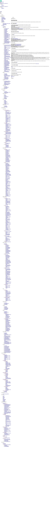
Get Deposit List (7, 328)
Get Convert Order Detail (7, 348)
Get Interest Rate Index (6, 41)
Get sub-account (7, 324)
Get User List (7, 317)
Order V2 (7, 375)
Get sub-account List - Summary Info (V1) (6, 406)
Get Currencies (6, 29)
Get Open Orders (7, 176)
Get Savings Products (8, 292)
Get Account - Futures (8, 117)
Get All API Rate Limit (6, 71)
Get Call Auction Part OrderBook (8, 156)
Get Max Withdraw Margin (7, 337)
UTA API (4, 401)
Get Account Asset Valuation (7, 444)
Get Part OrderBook (8, 155)
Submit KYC (7, 321)
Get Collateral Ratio (6, 33)
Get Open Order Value (8, 265)
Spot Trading (4, 360)
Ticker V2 (7, 380)
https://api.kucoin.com (15, 38)
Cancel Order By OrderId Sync (7, 167)
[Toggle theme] (0, 2)
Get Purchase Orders (8, 239)
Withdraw (5, 66)
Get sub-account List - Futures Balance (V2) (8, 130)
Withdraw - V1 (6, 413)
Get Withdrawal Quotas (6, 65)
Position (5, 102)
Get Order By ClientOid (8, 174)
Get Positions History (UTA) (7, 81)
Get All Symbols (7, 152)
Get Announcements (6, 28)
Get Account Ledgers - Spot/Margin (8, 118)
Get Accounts (5, 88)
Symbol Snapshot (7, 368)
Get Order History (6, 78)
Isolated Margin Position (8, 378)
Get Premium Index (8, 251)
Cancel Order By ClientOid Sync (7, 170)
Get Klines (7, 154)
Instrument (7, 384)
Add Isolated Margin (8, 278)
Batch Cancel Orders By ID (7, 75)
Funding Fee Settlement (8, 385)
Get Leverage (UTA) (6, 58)
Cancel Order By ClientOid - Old (7, 418)
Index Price (7, 373)
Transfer (5, 142)
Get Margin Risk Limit (8, 241)
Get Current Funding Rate (7, 34)
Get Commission (6, 307)
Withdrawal (5, 445)
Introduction (5, 86)
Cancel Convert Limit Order (7, 352)
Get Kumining (5, 309)
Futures (4, 397)
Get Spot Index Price (8, 250)
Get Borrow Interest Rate (8, 231)
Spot (3, 396)
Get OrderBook (6, 31)
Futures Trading (4, 379)
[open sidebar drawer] (0, 13)
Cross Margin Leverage (8, 389)
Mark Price (5, 98)
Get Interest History (8, 234)
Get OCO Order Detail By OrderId (8, 195)
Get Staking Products (8, 293)
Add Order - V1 (6, 428)
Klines (6, 383)
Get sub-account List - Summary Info (8, 127)
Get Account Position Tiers (7, 441)
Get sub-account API (8, 325)
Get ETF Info (5, 427)
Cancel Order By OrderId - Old (7, 417)
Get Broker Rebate (8, 316)
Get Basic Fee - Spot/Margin (7, 145)
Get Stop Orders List (8, 219)
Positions (7, 388)
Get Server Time (7, 160)
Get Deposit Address (6, 64)
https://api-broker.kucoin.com (18, 45)
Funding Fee (5, 97)
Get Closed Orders (8, 178)
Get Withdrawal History (6, 67)
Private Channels (6, 369)
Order (5, 100)
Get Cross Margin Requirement (8, 281)
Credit (5, 235)
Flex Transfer (7, 143)
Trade (6, 367)
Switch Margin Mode (8, 269)
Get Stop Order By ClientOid (8, 187)
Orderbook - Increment (8, 364)
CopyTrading (4, 399)
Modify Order (7, 173)
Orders (5, 162)
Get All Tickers (7, 153)
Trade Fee (5, 144)
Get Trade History (8, 248)
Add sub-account (7, 123)
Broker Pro (5, 313)
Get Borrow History (8, 232)
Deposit (5, 134)
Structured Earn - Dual (6, 297)
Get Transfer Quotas (6, 49)
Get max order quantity (6, 42)
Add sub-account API (6, 62)
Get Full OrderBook (8, 247)
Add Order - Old (7, 415)
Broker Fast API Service (8, 314)
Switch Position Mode (8, 271)
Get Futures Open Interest (7, 36)
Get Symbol (5, 30)
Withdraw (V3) (7, 139)
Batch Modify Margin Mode (7, 83)
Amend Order (5, 74)
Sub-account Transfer (6, 408)
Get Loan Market (7, 236)
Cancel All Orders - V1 (6, 434)
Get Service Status (8, 161)
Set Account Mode (6, 52)
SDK (16, 27)
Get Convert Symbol (6, 346)
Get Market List (7, 159)
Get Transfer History (6, 446)
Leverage (5, 103)
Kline (5, 94)
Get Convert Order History (7, 349)
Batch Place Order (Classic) (7, 439)
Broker (3, 436)
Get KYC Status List (8, 322)
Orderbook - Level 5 (8, 363)
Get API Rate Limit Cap (7, 69)
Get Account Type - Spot (8, 112)
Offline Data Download (20, 28)
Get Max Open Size (8, 272)
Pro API (4, 400)
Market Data (5, 244)
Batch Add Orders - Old (8, 416)
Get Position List (7, 273)
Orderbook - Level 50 (8, 382)
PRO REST (4, 438)
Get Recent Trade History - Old (7, 426)
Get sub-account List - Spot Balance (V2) (8, 129)
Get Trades (5, 32)
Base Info (4, 354)
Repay (6, 233)
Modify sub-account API (7, 63)
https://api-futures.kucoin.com (18, 44)
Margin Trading (4, 372)
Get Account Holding (8, 296)
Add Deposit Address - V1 (7, 405)
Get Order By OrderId (8, 213)
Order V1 (7, 370)
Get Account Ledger (6, 53)
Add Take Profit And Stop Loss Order (8, 256)
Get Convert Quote (6, 347)
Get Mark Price (7, 249)
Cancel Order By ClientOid (7, 169)
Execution (5, 101)
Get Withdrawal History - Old (7, 411)
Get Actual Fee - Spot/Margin (7, 146)
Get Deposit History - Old (7, 409)
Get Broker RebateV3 (8, 320)
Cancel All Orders (8, 260)
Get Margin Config (8, 201)
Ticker (5, 95)
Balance (6, 371)
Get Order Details (6, 77)
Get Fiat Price (5, 40)
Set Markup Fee (7, 330)
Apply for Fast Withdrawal (7, 315)
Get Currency (7, 150)
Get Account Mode (6, 51)
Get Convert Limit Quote (7, 350)
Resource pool (37, 63)
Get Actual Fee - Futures (8, 147)
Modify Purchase (7, 238)
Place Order (5, 73)
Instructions (5, 312)
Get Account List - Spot (8, 113)
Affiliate (4, 435)
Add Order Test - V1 (6, 429)
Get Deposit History (8, 137)
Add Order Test (7, 164)
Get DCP (7, 179)
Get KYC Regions (6, 39)
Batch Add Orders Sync (8, 165)
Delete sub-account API (8, 326)
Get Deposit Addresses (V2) (7, 404)
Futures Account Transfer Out (7, 412)
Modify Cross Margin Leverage (7, 342)
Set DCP (7, 180)
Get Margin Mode (6, 84)
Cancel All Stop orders (8, 261)
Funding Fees (5, 284)
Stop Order (7, 377)
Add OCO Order (7, 222)
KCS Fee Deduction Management (6, 68)
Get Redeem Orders (8, 240)
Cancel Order (5, 106)
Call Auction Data (6, 96)
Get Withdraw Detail (8, 329)
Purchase (7, 290)
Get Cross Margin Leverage (8, 276)
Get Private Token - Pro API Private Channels (7, 92)
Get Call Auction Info (8, 157)
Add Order (5, 105)
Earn (3, 398)
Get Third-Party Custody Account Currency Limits (7, 56)
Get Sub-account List (6, 61)
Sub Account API (6, 131)
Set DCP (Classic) (6, 440)
